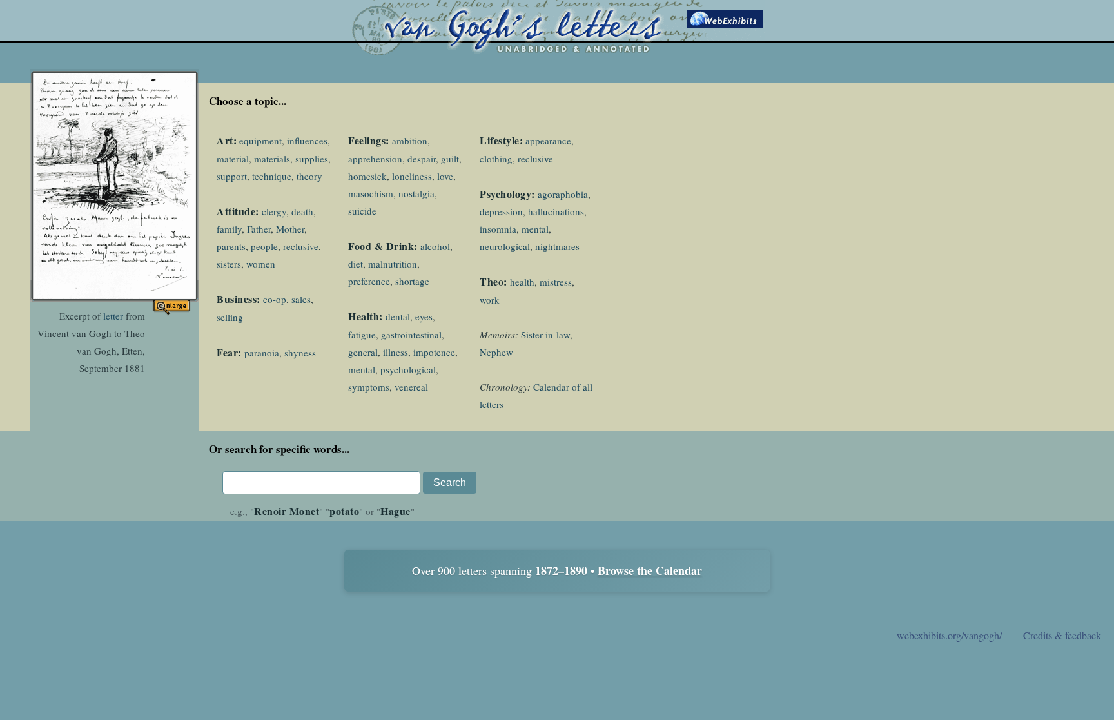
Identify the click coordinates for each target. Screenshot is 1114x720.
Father (259, 228)
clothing (496, 158)
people (264, 246)
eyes (424, 316)
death (302, 211)
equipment (260, 140)
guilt (450, 158)
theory (309, 176)
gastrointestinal (411, 334)
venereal (411, 386)
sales (301, 299)
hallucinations (556, 211)
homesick (367, 176)
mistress (556, 281)
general (363, 351)
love (445, 176)
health (522, 281)
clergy (274, 211)
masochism (370, 193)
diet (355, 263)
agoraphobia (563, 194)
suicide (362, 210)
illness (395, 351)
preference (369, 281)
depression (501, 211)
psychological (408, 369)
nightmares (557, 246)
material (233, 158)
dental (398, 316)
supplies (311, 158)
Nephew (496, 351)
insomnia (498, 228)
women (260, 263)
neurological (505, 246)
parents (231, 246)
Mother (290, 228)
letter (113, 315)
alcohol (435, 246)
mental (361, 369)
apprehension (375, 158)
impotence (434, 351)
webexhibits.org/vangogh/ (949, 635)
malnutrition (392, 263)
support (232, 176)
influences (307, 140)
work (490, 299)
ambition (409, 140)
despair (421, 158)
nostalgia (416, 193)
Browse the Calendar (650, 570)
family (229, 228)
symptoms (368, 386)
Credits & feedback (1062, 635)
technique (271, 176)
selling (230, 317)
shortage (412, 281)
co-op (274, 299)
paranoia (261, 352)
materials (272, 158)
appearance (548, 140)
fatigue (362, 334)
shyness (300, 352)
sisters (229, 263)
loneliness (412, 176)
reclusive (300, 246)
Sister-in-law (545, 334)
